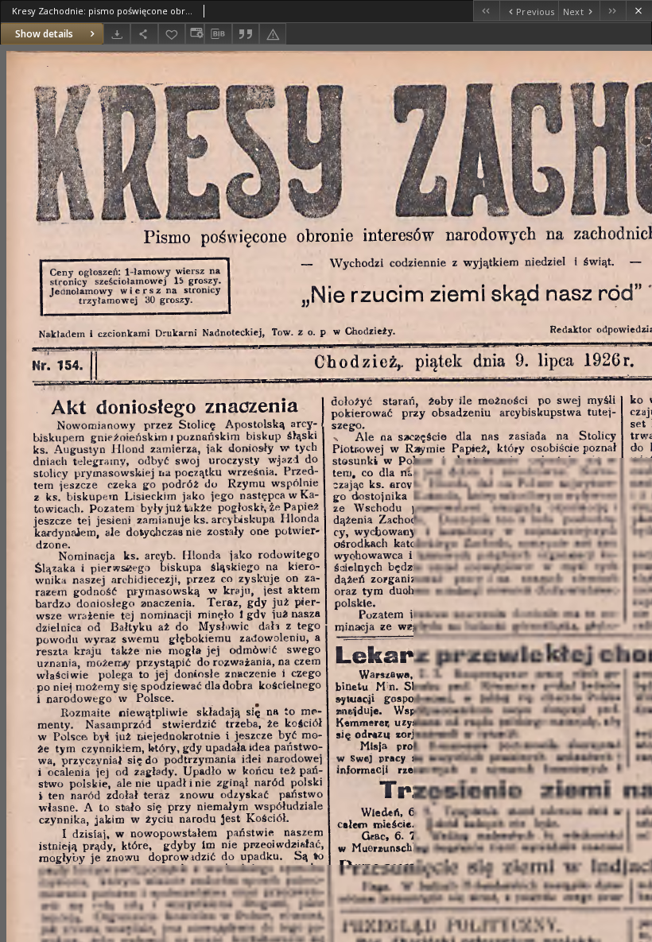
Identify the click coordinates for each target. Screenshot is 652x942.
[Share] (143, 34)
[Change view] (194, 34)
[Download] (116, 34)
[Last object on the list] (613, 10)
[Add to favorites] (171, 34)
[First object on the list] (486, 10)
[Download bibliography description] (217, 34)
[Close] (639, 10)
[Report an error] (272, 34)
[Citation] (245, 34)
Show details (44, 34)
